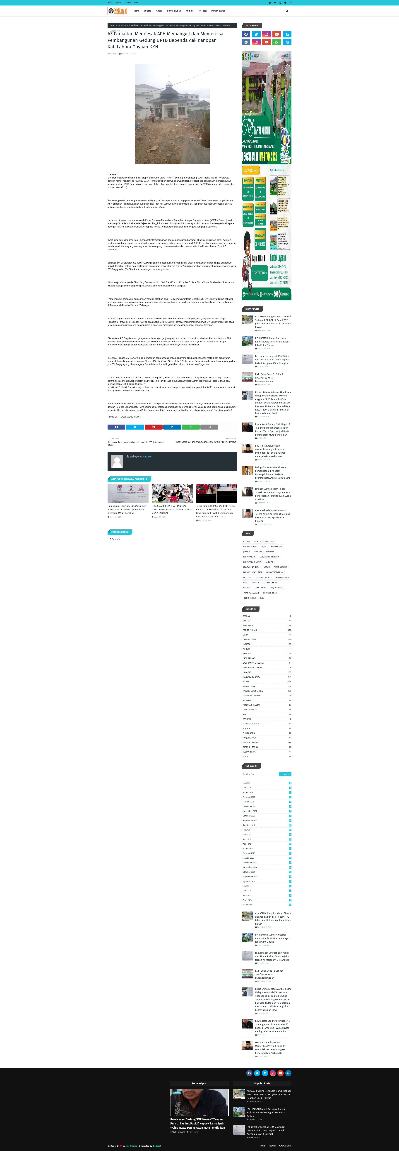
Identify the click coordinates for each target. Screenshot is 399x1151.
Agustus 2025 (267, 825)
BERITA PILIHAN (249, 546)
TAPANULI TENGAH (270, 593)
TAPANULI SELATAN (251, 593)
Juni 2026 (267, 788)
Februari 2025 (267, 853)
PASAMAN (247, 577)
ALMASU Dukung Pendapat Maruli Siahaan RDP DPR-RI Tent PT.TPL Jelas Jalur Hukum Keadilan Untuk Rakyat (273, 322)
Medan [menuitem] (159, 11)
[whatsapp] (276, 42)
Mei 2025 (267, 839)
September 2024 (267, 876)
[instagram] (280, 2)
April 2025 (267, 844)
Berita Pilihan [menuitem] (174, 11)
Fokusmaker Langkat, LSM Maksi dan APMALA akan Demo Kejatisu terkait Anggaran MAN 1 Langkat (127, 509)
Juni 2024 (267, 891)
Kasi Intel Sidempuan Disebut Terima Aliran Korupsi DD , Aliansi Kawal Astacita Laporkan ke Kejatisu (273, 515)
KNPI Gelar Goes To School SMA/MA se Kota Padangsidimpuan (269, 378)
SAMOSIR (255, 583)
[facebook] (270, 2)
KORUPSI (122, 25)
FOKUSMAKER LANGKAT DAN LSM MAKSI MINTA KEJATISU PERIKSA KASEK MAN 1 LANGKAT (172, 509)
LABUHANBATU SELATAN (269, 557)
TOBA (262, 598)
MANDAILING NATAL (251, 567)
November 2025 (267, 811)
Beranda (113, 25)
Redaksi (119, 3)
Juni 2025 (267, 834)
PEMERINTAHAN (282, 577)
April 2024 (267, 900)
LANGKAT (269, 562)
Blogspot (157, 1146)
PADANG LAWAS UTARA (252, 572)
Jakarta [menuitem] (147, 11)
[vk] (246, 42)
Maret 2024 (267, 905)
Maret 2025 (267, 848)
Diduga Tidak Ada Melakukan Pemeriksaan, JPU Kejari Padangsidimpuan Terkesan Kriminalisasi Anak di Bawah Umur (273, 472)
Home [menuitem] (136, 11)
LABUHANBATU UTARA (130, 417)
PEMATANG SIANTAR (263, 577)
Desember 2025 (267, 806)
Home (110, 3)
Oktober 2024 (267, 872)
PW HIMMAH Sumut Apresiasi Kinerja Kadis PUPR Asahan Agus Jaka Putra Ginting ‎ (272, 342)
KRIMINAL (270, 552)
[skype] (290, 2)
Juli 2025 (267, 830)
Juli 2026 (267, 783)
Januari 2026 (267, 802)
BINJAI (263, 546)
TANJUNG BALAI (276, 588)
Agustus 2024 (267, 881)
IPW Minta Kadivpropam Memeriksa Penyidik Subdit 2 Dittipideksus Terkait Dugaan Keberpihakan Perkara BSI (270, 451)
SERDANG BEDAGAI (271, 583)
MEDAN (267, 567)
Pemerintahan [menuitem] (218, 11)
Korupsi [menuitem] (203, 11)
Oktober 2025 (267, 816)
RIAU (245, 583)
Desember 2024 (267, 862)
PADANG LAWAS (280, 567)
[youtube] (276, 34)
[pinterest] (285, 2)
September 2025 (267, 820)
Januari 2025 (267, 858)
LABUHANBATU (249, 557)
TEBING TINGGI (249, 598)
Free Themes (131, 1146)
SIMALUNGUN (260, 588)
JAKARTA (246, 552)
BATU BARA (269, 541)
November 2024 (267, 867)
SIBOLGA (246, 588)
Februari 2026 (267, 797)
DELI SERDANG (276, 546)
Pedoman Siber (132, 3)
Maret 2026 (267, 792)
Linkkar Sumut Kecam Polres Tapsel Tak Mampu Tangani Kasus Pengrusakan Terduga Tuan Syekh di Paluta (273, 494)
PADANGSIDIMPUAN (274, 572)
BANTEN (257, 541)
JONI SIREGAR (179, 1132)
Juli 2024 (267, 886)
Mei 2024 (267, 895)
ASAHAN (246, 541)
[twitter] (275, 2)
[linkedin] (288, 1073)
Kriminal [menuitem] (190, 11)
